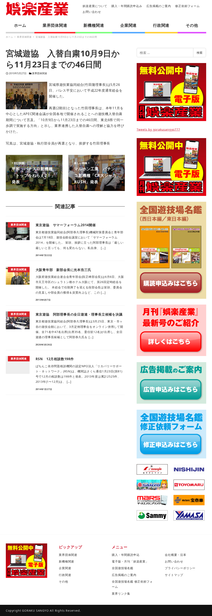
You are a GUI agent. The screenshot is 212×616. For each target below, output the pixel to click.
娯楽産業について (95, 6)
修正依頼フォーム (187, 6)
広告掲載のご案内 (158, 6)
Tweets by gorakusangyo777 (158, 129)
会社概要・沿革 (175, 555)
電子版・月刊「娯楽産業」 (130, 561)
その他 (63, 581)
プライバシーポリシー (180, 568)
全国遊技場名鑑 (122, 568)
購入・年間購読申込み (126, 6)
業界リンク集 (121, 593)
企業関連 (65, 568)
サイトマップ (174, 575)
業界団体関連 (39, 73)
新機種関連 (66, 561)
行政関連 (65, 575)
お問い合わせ (92, 12)
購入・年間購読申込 (125, 555)
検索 (199, 53)
